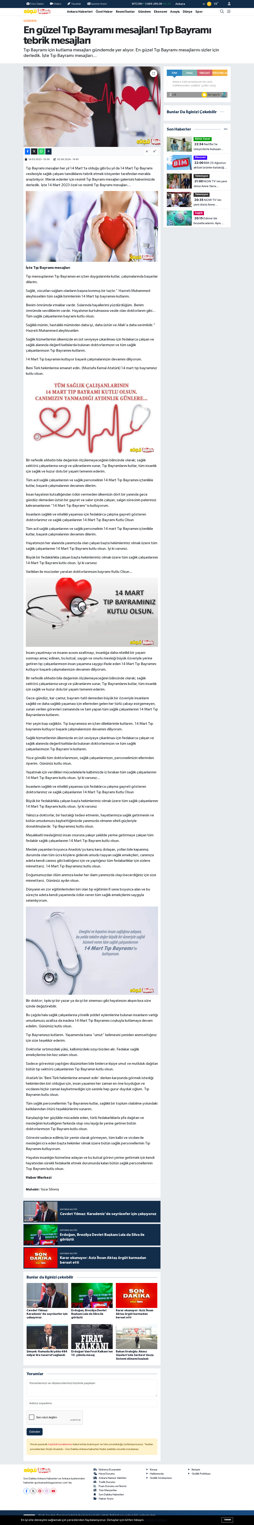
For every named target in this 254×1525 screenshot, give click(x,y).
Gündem (144, 11)
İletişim (196, 1469)
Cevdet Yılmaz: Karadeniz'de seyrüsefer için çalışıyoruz (47, 1314)
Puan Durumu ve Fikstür (113, 1486)
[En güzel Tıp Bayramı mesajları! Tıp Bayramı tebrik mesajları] (91, 106)
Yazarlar (76, 3)
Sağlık (198, 213)
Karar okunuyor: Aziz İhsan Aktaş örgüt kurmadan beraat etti (134, 1314)
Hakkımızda (157, 1473)
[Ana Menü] (229, 11)
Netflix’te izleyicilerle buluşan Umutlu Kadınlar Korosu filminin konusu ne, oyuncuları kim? (210, 147)
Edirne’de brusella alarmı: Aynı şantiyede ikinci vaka (208, 221)
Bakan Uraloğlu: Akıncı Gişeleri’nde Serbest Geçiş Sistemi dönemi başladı (135, 1355)
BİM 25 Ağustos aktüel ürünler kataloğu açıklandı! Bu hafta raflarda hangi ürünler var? (210, 165)
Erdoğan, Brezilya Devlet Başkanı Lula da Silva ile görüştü (89, 1314)
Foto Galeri (37, 3)
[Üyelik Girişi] (228, 4)
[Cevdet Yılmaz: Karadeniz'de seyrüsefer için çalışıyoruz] (47, 1295)
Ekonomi (160, 11)
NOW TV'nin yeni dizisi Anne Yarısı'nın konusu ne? (208, 202)
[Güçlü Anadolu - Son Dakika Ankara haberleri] (37, 11)
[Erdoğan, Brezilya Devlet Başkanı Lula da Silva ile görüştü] (92, 1295)
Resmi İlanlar (125, 11)
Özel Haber (104, 11)
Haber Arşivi (106, 1498)
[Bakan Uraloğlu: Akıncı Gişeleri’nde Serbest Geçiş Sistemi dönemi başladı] (136, 1336)
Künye (153, 1469)
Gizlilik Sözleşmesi (161, 1478)
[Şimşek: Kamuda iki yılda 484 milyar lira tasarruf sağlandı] (47, 1336)
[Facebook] (26, 1491)
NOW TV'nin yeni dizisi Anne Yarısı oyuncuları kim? (210, 184)
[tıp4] (92, 612)
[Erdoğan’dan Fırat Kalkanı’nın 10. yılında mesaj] (92, 1336)
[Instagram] (47, 1491)
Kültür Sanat (202, 139)
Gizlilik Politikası (201, 1473)
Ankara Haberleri (79, 11)
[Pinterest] (40, 1491)
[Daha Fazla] (48, 151)
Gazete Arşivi (98, 3)
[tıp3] (92, 226)
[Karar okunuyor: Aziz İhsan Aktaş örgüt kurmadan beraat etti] (136, 1295)
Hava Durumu (107, 1473)
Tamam (227, 1520)
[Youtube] (53, 1491)
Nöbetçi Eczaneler (110, 1469)
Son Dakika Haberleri (111, 1494)
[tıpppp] (92, 950)
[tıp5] (92, 417)
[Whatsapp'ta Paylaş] (41, 151)
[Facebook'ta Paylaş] (27, 151)
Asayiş (175, 11)
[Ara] (222, 11)
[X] (33, 1491)
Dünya (187, 11)
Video (57, 3)
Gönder (34, 1431)
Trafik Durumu (107, 1482)
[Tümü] (225, 129)
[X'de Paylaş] (34, 151)
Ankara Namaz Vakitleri (112, 1478)
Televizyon (201, 176)
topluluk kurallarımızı (60, 1444)
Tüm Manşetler (108, 1490)
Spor (199, 11)
